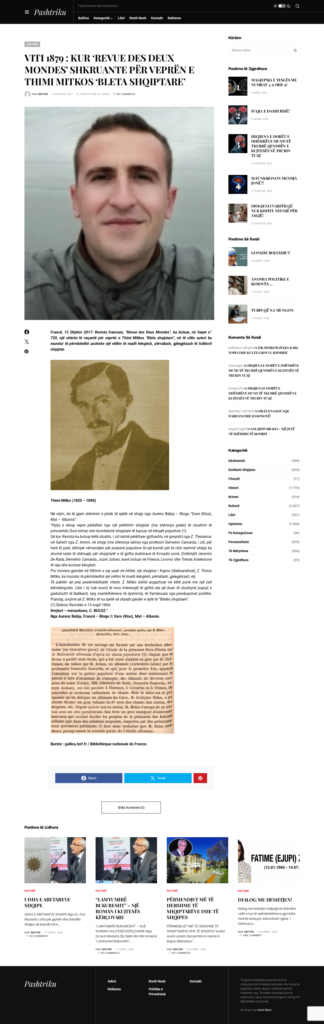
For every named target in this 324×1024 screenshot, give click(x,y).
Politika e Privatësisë (157, 991)
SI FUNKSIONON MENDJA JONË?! (274, 181)
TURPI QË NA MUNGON (272, 310)
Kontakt (196, 981)
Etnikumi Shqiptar (241, 470)
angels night (237, 429)
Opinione (235, 524)
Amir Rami (265, 1010)
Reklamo (114, 989)
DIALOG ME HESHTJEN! (265, 899)
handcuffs (236, 388)
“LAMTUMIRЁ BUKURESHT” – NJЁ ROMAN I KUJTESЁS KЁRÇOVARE (118, 908)
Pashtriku (50, 12)
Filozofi (234, 479)
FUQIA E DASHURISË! (270, 110)
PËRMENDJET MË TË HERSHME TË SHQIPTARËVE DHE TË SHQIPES (193, 908)
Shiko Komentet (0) (131, 807)
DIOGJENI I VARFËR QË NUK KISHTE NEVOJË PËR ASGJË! (274, 210)
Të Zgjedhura (238, 560)
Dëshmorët (236, 461)
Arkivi (112, 981)
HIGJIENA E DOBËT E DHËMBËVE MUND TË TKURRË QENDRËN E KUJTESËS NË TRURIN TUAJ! (271, 146)
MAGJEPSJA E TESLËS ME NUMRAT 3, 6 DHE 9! (274, 82)
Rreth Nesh (157, 981)
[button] (26, 12)
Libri (231, 515)
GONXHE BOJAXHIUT (270, 252)
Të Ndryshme (238, 551)
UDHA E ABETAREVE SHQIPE (47, 902)
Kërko (295, 50)
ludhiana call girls (241, 348)
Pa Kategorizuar (240, 533)
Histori (233, 488)
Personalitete (238, 542)
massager (235, 365)
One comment (252, 935)
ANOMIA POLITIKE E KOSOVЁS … (270, 282)
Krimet (233, 497)
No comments (125, 94)
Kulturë (32, 44)
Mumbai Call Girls (241, 411)
